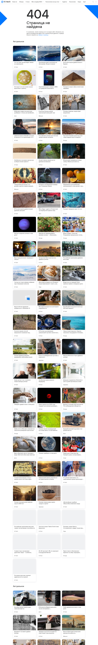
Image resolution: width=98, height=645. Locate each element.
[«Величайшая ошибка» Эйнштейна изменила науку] (73, 497)
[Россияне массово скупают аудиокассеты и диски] (24, 570)
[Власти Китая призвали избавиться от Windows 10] (24, 301)
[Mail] (2, 2)
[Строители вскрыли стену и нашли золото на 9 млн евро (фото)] (24, 472)
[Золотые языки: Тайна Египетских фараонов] (49, 521)
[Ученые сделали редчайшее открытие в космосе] (49, 619)
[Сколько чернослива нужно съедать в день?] (49, 497)
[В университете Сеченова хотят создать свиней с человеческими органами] (73, 570)
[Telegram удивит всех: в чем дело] (24, 399)
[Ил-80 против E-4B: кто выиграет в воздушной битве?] (49, 545)
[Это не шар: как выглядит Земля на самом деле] (24, 57)
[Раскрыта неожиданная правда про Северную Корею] (49, 179)
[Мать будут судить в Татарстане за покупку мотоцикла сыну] (49, 203)
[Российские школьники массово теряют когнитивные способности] (24, 521)
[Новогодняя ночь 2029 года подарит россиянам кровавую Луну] (49, 399)
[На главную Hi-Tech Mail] (6, 2)
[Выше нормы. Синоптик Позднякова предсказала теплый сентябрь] (73, 228)
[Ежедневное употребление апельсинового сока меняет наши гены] (73, 179)
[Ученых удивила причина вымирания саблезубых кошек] (24, 350)
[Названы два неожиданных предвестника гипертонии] (49, 570)
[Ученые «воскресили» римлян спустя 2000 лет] (24, 497)
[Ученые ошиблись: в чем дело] (49, 448)
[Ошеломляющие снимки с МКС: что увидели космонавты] (49, 81)
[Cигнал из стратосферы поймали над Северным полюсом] (24, 277)
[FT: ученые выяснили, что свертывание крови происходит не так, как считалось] (73, 472)
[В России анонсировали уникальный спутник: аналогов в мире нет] (49, 326)
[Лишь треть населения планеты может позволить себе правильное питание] (73, 594)
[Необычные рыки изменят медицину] (49, 374)
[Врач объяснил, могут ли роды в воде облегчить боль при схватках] (24, 448)
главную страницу (43, 35)
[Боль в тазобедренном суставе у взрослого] (49, 350)
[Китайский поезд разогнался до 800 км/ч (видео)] (73, 301)
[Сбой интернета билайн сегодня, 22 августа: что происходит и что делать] (24, 130)
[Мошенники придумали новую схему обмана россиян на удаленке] (73, 155)
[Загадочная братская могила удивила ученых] (49, 252)
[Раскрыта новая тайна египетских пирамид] (73, 81)
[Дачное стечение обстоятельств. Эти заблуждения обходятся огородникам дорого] (73, 399)
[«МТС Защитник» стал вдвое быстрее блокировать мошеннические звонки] (24, 594)
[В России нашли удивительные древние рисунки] (24, 203)
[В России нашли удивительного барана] (73, 57)
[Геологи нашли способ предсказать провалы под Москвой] (24, 326)
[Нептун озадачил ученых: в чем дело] (24, 228)
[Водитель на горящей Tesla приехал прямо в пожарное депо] (73, 277)
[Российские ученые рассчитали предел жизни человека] (49, 130)
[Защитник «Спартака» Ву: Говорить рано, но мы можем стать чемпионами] (73, 448)
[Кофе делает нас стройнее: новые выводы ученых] (24, 374)
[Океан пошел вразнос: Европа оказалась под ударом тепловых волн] (73, 326)
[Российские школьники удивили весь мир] (73, 252)
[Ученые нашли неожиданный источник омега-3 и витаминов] (49, 423)
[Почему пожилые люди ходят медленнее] (73, 106)
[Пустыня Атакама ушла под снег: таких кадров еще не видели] (73, 130)
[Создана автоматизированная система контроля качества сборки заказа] (73, 619)
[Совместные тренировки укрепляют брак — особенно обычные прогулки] (24, 545)
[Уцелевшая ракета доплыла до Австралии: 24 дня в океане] (49, 57)
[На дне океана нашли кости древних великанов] (49, 155)
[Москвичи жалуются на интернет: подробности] (49, 301)
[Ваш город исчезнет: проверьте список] (24, 252)
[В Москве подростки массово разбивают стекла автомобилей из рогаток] (24, 106)
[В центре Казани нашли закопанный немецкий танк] (49, 106)
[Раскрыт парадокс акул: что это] (73, 203)
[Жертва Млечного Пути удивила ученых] (73, 350)
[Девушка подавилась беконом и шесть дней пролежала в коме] (73, 374)
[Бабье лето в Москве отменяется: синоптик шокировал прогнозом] (24, 423)
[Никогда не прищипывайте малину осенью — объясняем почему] (49, 228)
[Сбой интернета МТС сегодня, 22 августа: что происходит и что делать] (49, 594)
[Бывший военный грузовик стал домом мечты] (73, 423)
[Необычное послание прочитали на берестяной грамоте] (24, 155)
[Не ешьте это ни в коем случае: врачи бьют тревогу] (24, 81)
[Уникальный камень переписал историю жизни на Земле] (49, 472)
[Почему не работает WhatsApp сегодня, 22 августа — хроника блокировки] (24, 619)
